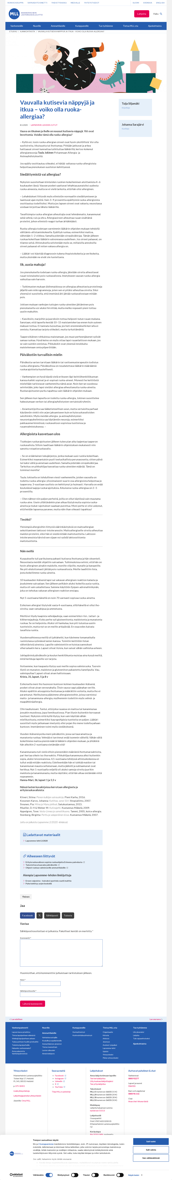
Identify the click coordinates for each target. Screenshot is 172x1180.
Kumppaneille (79, 1027)
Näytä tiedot (133, 1175)
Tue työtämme (140, 1027)
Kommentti (25, 938)
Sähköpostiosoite (28, 991)
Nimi (23, 980)
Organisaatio (108, 1032)
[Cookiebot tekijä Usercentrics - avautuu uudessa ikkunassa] (16, 1175)
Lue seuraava (155, 1019)
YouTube (59, 1087)
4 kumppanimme (46, 1144)
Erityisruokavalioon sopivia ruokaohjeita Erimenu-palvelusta (54, 862)
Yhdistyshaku (59, 3)
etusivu (13, 31)
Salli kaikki (151, 1141)
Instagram (59, 1078)
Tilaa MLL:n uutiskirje (61, 1091)
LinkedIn (58, 1081)
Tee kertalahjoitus (98, 1078)
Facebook (27, 915)
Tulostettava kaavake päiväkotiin (42, 865)
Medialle (75, 3)
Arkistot (106, 1038)
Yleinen (26, 896)
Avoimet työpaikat (110, 1045)
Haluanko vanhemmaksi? (21, 1048)
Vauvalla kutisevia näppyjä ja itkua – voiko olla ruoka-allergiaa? (71, 31)
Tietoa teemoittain (49, 1047)
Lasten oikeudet (48, 1050)
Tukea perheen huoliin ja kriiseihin (25, 1042)
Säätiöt (105, 1051)
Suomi (136, 3)
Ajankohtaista (27, 31)
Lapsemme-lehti (109, 1048)
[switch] (74, 1175)
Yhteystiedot (91, 3)
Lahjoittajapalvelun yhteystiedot (27, 1095)
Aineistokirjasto (48, 1054)
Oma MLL (26, 1100)
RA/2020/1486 (96, 1134)
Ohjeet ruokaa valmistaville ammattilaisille (46, 867)
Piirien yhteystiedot (110, 1058)
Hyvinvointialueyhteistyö (82, 1035)
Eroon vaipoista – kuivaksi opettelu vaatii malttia (48, 881)
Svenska (147, 3)
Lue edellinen (16, 1019)
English (160, 3)
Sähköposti (52, 915)
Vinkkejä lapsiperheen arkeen (23, 1038)
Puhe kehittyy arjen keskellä (39, 883)
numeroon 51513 (97, 1110)
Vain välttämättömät (151, 1158)
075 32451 (20, 1086)
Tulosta (68, 915)
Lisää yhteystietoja (21, 1091)
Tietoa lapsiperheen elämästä (23, 1035)
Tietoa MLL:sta (110, 1027)
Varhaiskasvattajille (49, 1037)
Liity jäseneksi (138, 1032)
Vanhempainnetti (20, 1027)
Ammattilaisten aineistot (52, 1044)
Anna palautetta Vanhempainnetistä (19, 1052)
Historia (106, 1035)
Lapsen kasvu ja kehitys (21, 1032)
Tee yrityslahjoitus (98, 1084)
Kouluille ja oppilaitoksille (52, 1041)
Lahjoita (141, 13)
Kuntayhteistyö (79, 1032)
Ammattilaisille (49, 1033)
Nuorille (46, 1027)
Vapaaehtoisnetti (37, 3)
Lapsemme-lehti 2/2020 (37, 840)
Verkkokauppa (15, 3)
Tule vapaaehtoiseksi (141, 1038)
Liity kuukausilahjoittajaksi (101, 1081)
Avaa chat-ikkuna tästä (138, 1101)
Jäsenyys (106, 1042)
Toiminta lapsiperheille (21, 1045)
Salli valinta (151, 1150)
